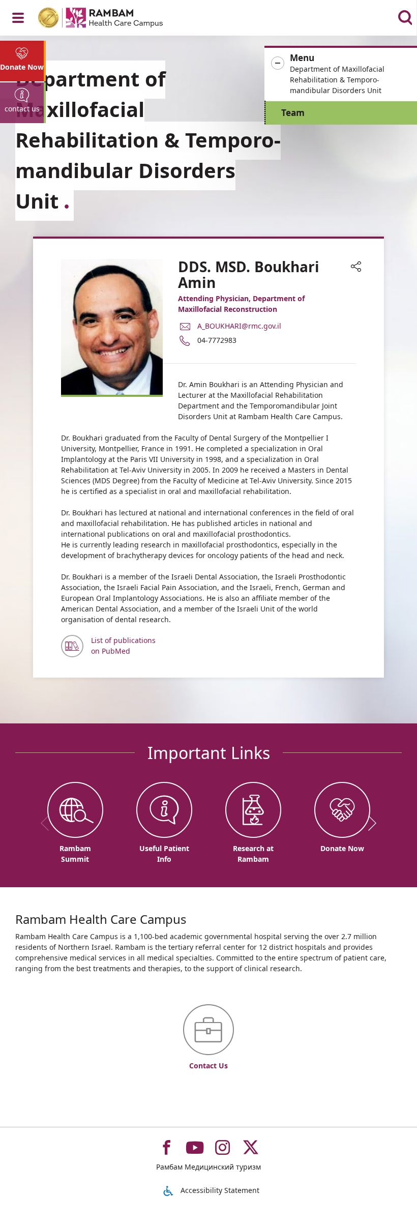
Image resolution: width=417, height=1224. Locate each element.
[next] (368, 823)
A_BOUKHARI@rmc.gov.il (239, 325)
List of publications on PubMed (123, 645)
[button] (340, 74)
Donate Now (22, 67)
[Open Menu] (18, 18)
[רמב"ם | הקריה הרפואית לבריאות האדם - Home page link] (114, 19)
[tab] (23, 61)
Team (293, 113)
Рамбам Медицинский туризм (208, 1167)
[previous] (48, 823)
